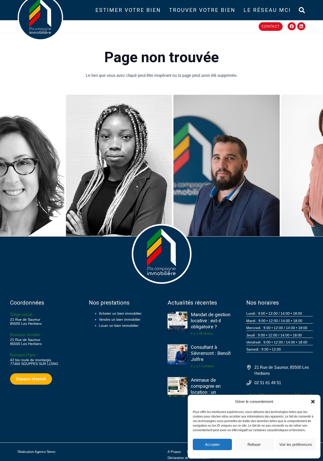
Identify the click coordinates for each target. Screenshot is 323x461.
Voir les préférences (295, 444)
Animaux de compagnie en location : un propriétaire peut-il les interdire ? (210, 392)
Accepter (212, 444)
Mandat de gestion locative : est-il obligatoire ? (210, 320)
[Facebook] (292, 26)
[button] (312, 401)
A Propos (174, 452)
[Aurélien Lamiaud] (205, 165)
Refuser (254, 444)
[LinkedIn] (301, 26)
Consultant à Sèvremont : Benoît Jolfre (211, 353)
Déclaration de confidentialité (189, 458)
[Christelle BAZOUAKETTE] (97, 165)
